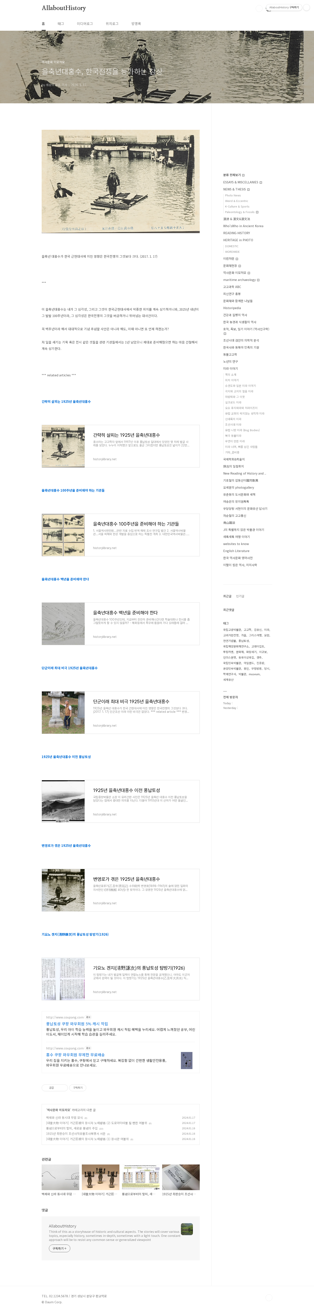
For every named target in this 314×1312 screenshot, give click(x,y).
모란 (266, 635)
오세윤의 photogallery (238, 487)
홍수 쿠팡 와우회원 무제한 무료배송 (75, 1054)
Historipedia (232, 308)
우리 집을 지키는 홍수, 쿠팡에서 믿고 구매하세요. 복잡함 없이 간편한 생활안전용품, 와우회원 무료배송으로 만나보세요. (106, 1062)
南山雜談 (229, 522)
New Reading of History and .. (244, 473)
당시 (266, 668)
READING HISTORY (236, 233)
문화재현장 (230, 265)
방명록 (136, 23)
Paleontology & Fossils (240, 212)
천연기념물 (229, 641)
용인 (246, 668)
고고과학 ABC (232, 287)
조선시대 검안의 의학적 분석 (241, 340)
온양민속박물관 (232, 668)
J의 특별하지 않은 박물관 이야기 (243, 529)
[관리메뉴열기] (306, 7)
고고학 (247, 630)
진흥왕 (260, 663)
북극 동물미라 (233, 436)
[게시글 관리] (63, 1088)
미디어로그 (85, 23)
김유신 (258, 630)
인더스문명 (229, 657)
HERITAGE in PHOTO (238, 240)
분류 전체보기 (232, 175)
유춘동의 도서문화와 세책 (239, 494)
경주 (259, 657)
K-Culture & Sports (237, 206)
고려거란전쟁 (231, 635)
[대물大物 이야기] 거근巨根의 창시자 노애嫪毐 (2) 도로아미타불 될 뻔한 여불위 (96, 1123)
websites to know (236, 544)
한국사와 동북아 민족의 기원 (241, 347)
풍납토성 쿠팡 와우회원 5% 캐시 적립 (77, 1023)
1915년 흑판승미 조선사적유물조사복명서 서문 (76, 1133)
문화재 (240, 652)
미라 (266, 630)
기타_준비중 (232, 452)
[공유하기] (57, 1088)
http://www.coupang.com (65, 1017)
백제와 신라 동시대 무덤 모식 (64, 1117)
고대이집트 (257, 646)
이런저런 (229, 258)
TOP (269, 1297)
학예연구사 (229, 674)
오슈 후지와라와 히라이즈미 (241, 408)
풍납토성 (244, 641)
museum (254, 674)
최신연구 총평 (232, 294)
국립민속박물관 (232, 663)
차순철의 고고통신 (234, 515)
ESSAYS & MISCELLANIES (241, 182)
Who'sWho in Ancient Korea (243, 226)
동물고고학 (230, 354)
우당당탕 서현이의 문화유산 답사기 (245, 508)
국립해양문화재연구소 (236, 646)
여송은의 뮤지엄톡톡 (236, 501)
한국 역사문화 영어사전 (238, 558)
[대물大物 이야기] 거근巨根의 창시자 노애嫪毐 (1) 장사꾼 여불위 (87, 1139)
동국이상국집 (246, 657)
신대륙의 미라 (233, 419)
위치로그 (112, 23)
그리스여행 (255, 635)
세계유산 (228, 680)
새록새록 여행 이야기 (236, 537)
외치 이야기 (232, 380)
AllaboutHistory (64, 8)
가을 (243, 635)
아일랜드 (249, 663)
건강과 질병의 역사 (235, 315)
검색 (259, 8)
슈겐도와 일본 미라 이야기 (240, 386)
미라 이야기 (230, 368)
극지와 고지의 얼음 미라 (239, 391)
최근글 (227, 596)
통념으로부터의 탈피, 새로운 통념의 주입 (72, 1128)
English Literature (236, 551)
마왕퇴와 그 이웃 (235, 397)
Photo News (233, 195)
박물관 (242, 674)
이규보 (263, 652)
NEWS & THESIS (235, 189)
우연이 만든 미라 (235, 441)
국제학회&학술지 (234, 459)
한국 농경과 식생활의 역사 (239, 322)
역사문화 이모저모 (58, 1110)
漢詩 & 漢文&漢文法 (236, 219)
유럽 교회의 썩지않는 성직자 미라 (244, 413)
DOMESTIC (231, 246)
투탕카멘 (228, 652)
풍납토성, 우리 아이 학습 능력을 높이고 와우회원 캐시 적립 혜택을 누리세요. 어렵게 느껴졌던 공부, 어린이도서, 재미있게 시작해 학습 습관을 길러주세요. (120, 1031)
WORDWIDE (232, 252)
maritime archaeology (240, 280)
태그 (61, 23)
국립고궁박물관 (232, 630)
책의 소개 (230, 375)
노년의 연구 (230, 361)
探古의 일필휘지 (233, 466)
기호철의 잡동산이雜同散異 (240, 480)
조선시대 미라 (233, 424)
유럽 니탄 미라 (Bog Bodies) (242, 430)
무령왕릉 (256, 668)
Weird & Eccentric (236, 201)
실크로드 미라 (233, 402)
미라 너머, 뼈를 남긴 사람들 (241, 447)
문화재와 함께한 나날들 (238, 301)
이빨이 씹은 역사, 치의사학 (240, 565)
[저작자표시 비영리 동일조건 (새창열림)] (92, 1088)
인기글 (240, 596)
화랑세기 (251, 652)
